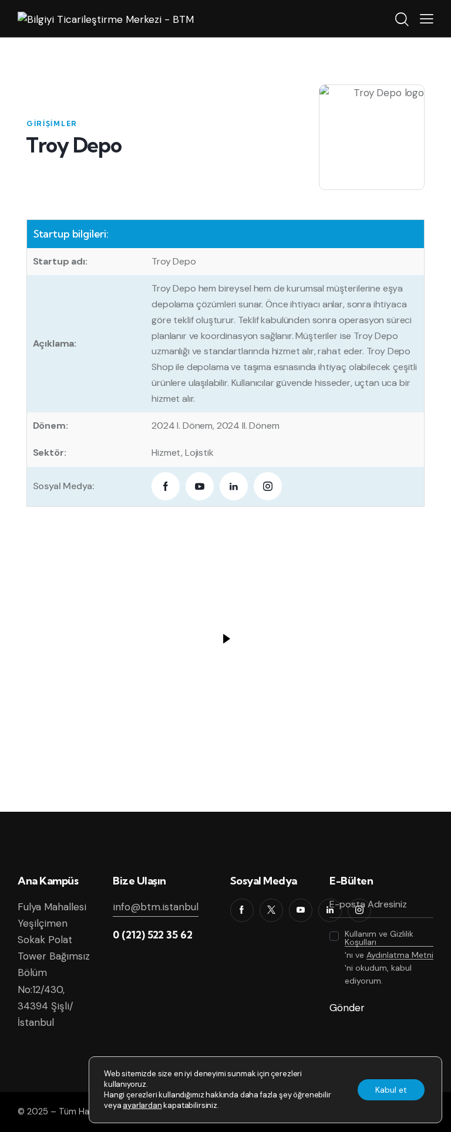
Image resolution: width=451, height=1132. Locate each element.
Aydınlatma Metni (399, 955)
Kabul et (391, 1089)
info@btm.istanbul (155, 906)
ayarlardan (142, 1105)
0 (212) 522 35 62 (153, 934)
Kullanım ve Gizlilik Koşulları (379, 938)
